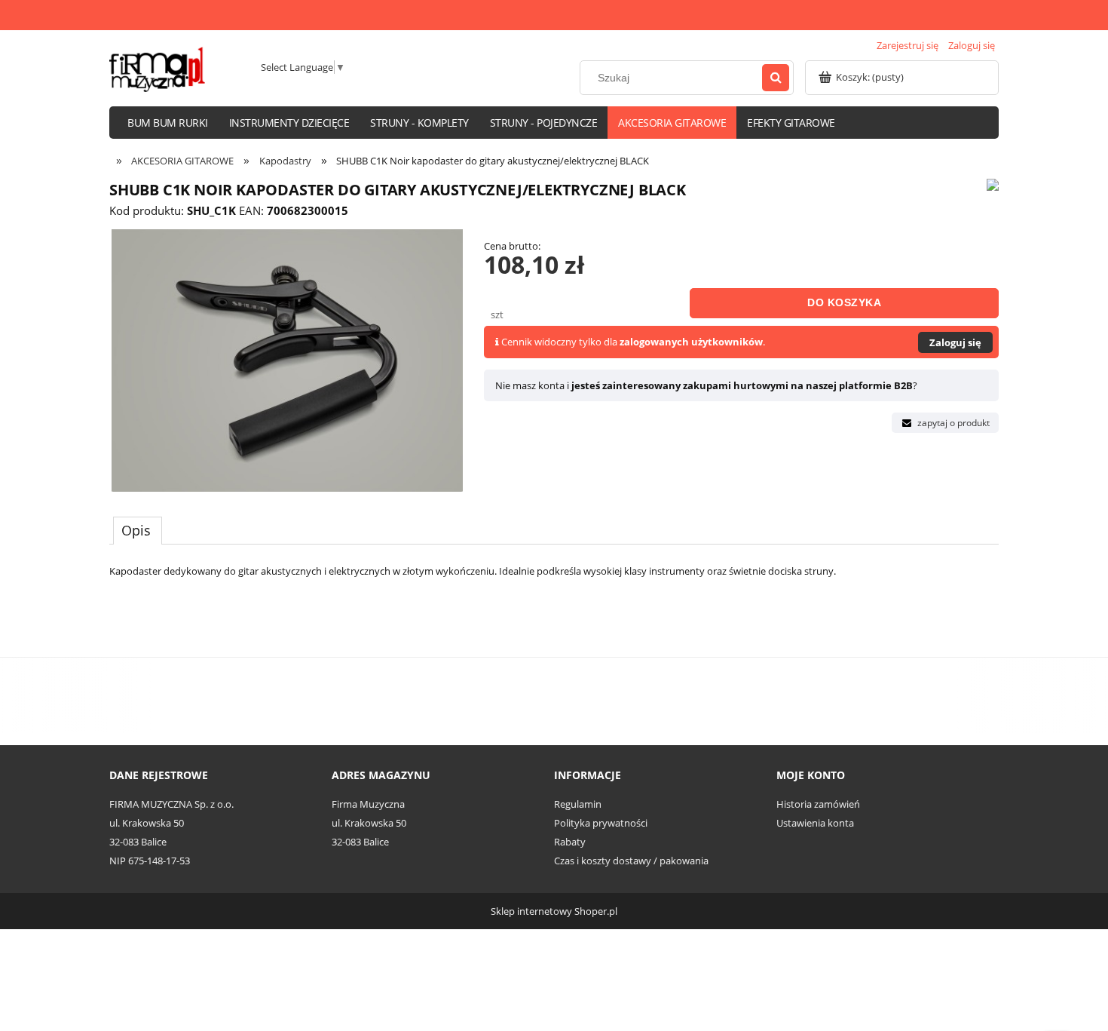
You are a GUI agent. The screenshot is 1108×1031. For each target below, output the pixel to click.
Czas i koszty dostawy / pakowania (631, 860)
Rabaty (570, 841)
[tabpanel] (554, 594)
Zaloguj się (955, 342)
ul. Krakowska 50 (146, 823)
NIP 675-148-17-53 (149, 860)
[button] (945, 423)
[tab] (137, 530)
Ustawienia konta (815, 823)
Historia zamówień (818, 804)
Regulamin (577, 804)
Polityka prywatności (600, 823)
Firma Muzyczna (368, 804)
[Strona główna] (157, 69)
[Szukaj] (775, 77)
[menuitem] (168, 122)
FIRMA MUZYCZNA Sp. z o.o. (171, 804)
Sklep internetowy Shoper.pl (554, 911)
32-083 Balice (138, 841)
